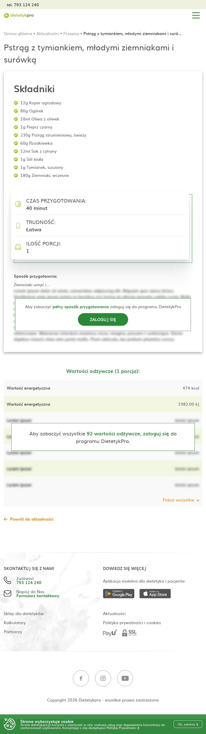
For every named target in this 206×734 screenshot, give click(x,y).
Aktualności (47, 33)
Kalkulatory (15, 622)
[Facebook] (81, 678)
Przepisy (71, 33)
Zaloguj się (103, 319)
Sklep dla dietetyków (24, 613)
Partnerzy (13, 631)
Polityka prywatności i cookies (132, 622)
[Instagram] (103, 678)
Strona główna (18, 33)
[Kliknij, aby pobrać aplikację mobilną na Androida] (121, 594)
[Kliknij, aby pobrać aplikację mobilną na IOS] (157, 594)
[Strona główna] (19, 15)
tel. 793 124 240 (23, 5)
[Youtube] (125, 678)
